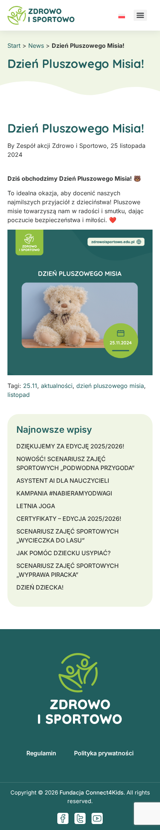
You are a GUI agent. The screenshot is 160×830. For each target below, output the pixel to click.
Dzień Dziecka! (40, 587)
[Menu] (140, 15)
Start (13, 45)
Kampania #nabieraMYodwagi (64, 493)
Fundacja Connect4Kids (92, 792)
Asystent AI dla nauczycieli (62, 480)
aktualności (57, 385)
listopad (18, 394)
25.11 (30, 385)
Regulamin (41, 753)
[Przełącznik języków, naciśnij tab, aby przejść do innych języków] (122, 15)
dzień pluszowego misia (110, 385)
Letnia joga (35, 506)
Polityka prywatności (104, 753)
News (36, 45)
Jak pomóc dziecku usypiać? (63, 553)
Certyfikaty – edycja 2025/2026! (68, 518)
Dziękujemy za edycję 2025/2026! (70, 446)
